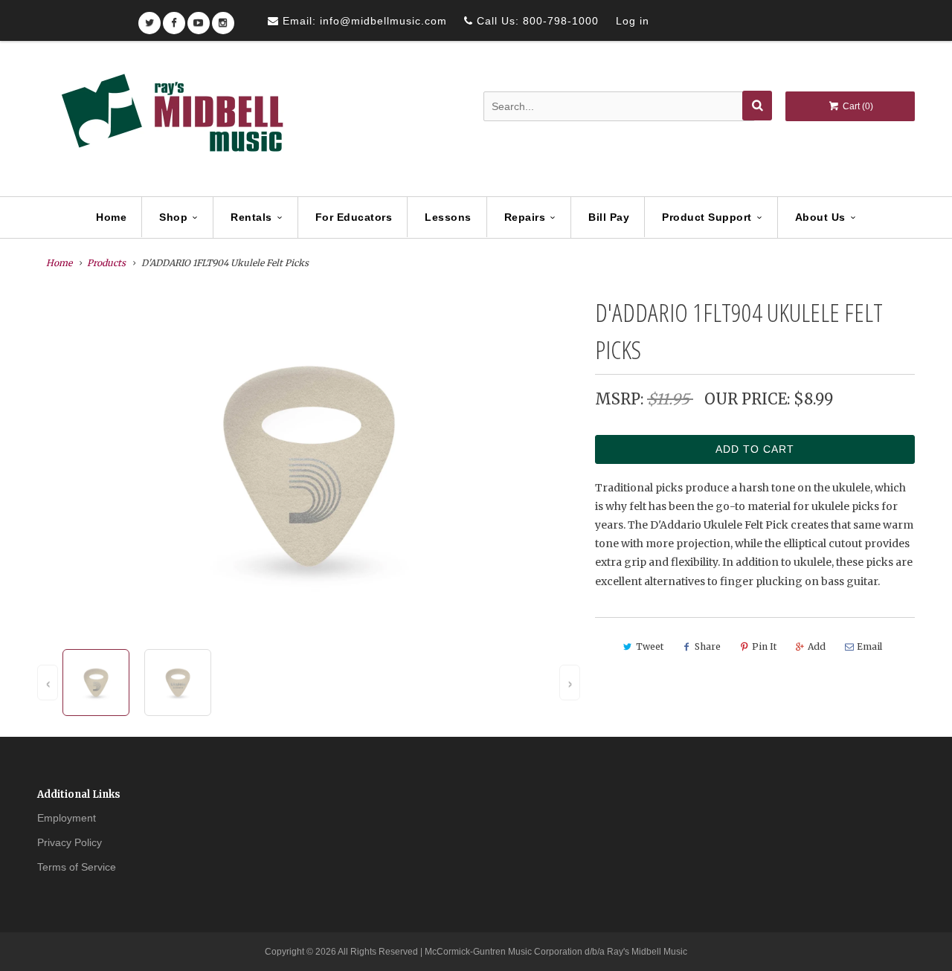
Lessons (448, 217)
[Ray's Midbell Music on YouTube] (198, 18)
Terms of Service (76, 867)
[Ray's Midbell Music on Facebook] (174, 18)
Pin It (764, 646)
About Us (820, 217)
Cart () (856, 106)
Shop (173, 217)
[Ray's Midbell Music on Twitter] (149, 18)
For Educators (354, 217)
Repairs (525, 217)
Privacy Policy (69, 842)
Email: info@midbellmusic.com (363, 21)
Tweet (649, 646)
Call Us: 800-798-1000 (536, 21)
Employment (66, 818)
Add (817, 646)
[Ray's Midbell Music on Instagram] (223, 18)
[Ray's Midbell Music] (171, 120)
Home (111, 217)
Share (708, 646)
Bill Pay (608, 217)
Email (869, 646)
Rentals (251, 217)
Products (106, 262)
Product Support (707, 217)
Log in (632, 21)
